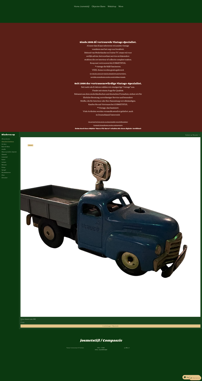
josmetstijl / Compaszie (101, 340)
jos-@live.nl (126, 347)
